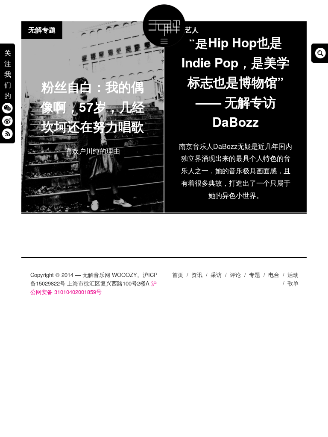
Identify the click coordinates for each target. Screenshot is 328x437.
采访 (216, 275)
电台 (273, 275)
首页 (177, 275)
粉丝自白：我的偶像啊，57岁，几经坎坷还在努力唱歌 (93, 106)
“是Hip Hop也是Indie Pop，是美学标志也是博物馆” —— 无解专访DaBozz (236, 82)
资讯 (196, 275)
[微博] (7, 121)
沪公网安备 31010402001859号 (93, 287)
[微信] (7, 108)
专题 (254, 275)
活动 (293, 275)
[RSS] (7, 134)
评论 (235, 275)
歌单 (293, 283)
